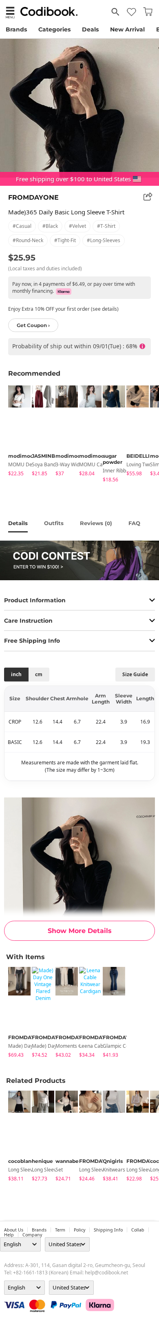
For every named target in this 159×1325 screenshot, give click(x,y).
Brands (16, 29)
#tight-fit (65, 240)
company (32, 1235)
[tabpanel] (16, 432)
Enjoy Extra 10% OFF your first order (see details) (63, 308)
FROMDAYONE (33, 197)
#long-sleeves (103, 240)
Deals (90, 29)
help (9, 1235)
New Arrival (127, 29)
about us (13, 1230)
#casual (22, 226)
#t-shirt (106, 226)
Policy (79, 1230)
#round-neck (28, 240)
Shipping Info (108, 1230)
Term (60, 1230)
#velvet (77, 226)
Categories (54, 29)
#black (50, 226)
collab (137, 1230)
